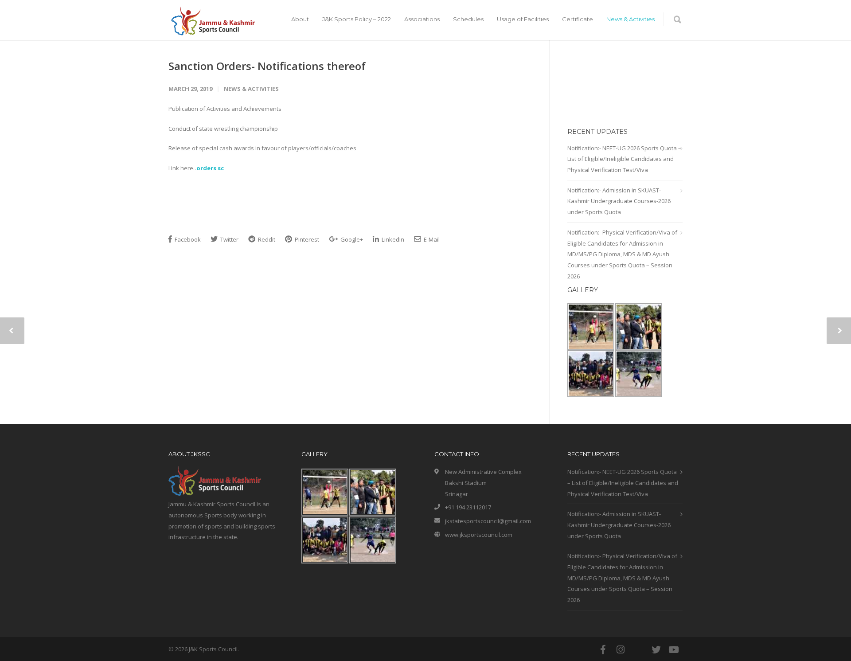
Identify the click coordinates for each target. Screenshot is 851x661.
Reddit (266, 239)
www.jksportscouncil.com (478, 535)
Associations (422, 19)
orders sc (210, 168)
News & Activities (630, 19)
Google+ (351, 239)
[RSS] (638, 649)
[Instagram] (620, 649)
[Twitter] (656, 649)
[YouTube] (674, 649)
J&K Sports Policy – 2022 (356, 19)
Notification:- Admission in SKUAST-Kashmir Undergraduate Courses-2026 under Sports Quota (619, 201)
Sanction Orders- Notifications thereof (267, 66)
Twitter (228, 239)
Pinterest (306, 239)
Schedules (468, 19)
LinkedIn (392, 239)
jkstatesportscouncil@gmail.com (488, 521)
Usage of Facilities (523, 19)
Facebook (187, 239)
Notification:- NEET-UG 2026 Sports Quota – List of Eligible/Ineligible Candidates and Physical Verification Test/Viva (624, 159)
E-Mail (431, 239)
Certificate (577, 19)
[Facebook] (603, 649)
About (300, 19)
